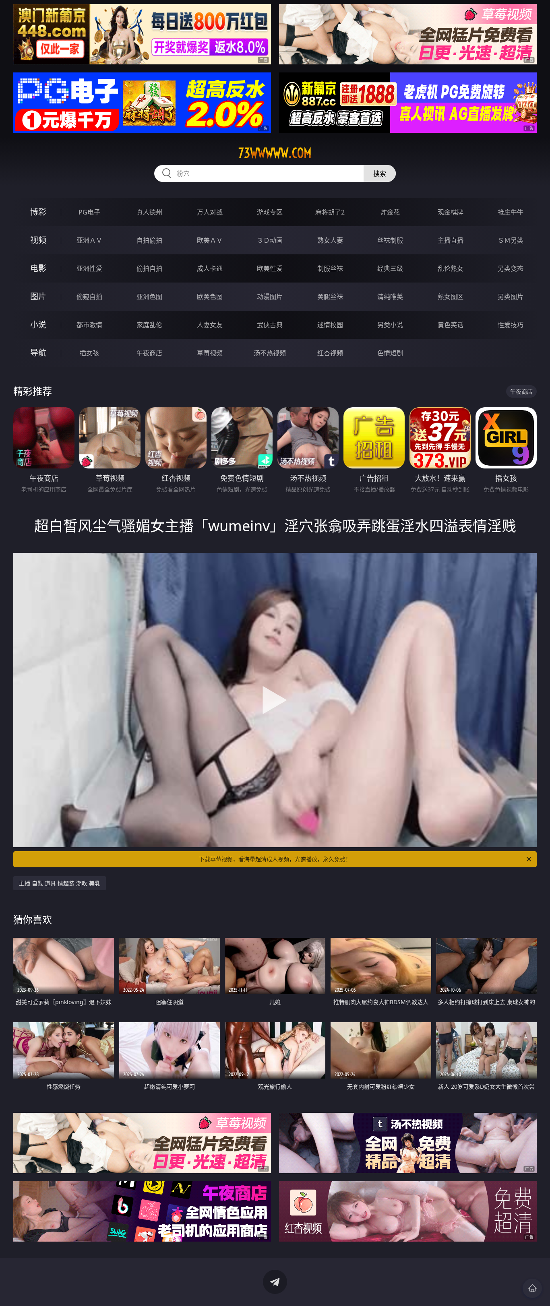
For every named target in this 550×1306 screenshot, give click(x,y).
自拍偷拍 (149, 240)
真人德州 (149, 212)
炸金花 (390, 212)
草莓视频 (210, 353)
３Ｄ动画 (270, 240)
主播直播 (450, 240)
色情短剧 (390, 353)
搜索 (379, 173)
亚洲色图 (149, 296)
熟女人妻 (330, 240)
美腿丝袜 (330, 296)
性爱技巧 (510, 324)
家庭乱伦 (149, 324)
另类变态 (510, 268)
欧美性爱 (270, 268)
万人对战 (210, 212)
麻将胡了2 (330, 212)
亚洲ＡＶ (89, 240)
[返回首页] (532, 1288)
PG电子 (89, 212)
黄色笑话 (450, 324)
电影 (38, 268)
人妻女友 (210, 324)
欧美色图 (210, 296)
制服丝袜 (330, 268)
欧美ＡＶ (210, 240)
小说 (38, 324)
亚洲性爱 (89, 268)
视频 (38, 240)
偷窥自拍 (89, 296)
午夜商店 (149, 353)
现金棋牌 (450, 212)
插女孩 (89, 353)
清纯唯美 (390, 296)
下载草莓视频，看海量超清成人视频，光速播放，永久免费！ (275, 859)
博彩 (38, 211)
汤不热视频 (270, 353)
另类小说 (390, 324)
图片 (38, 296)
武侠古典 (270, 324)
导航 (38, 352)
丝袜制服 (390, 240)
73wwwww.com (275, 153)
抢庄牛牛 (510, 212)
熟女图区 (450, 296)
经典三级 (390, 268)
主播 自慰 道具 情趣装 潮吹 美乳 (59, 883)
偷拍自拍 (149, 268)
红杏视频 (330, 353)
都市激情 (89, 324)
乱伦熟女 (450, 268)
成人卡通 (210, 268)
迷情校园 (330, 324)
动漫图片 (270, 296)
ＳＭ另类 (510, 240)
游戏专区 (270, 212)
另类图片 (510, 296)
